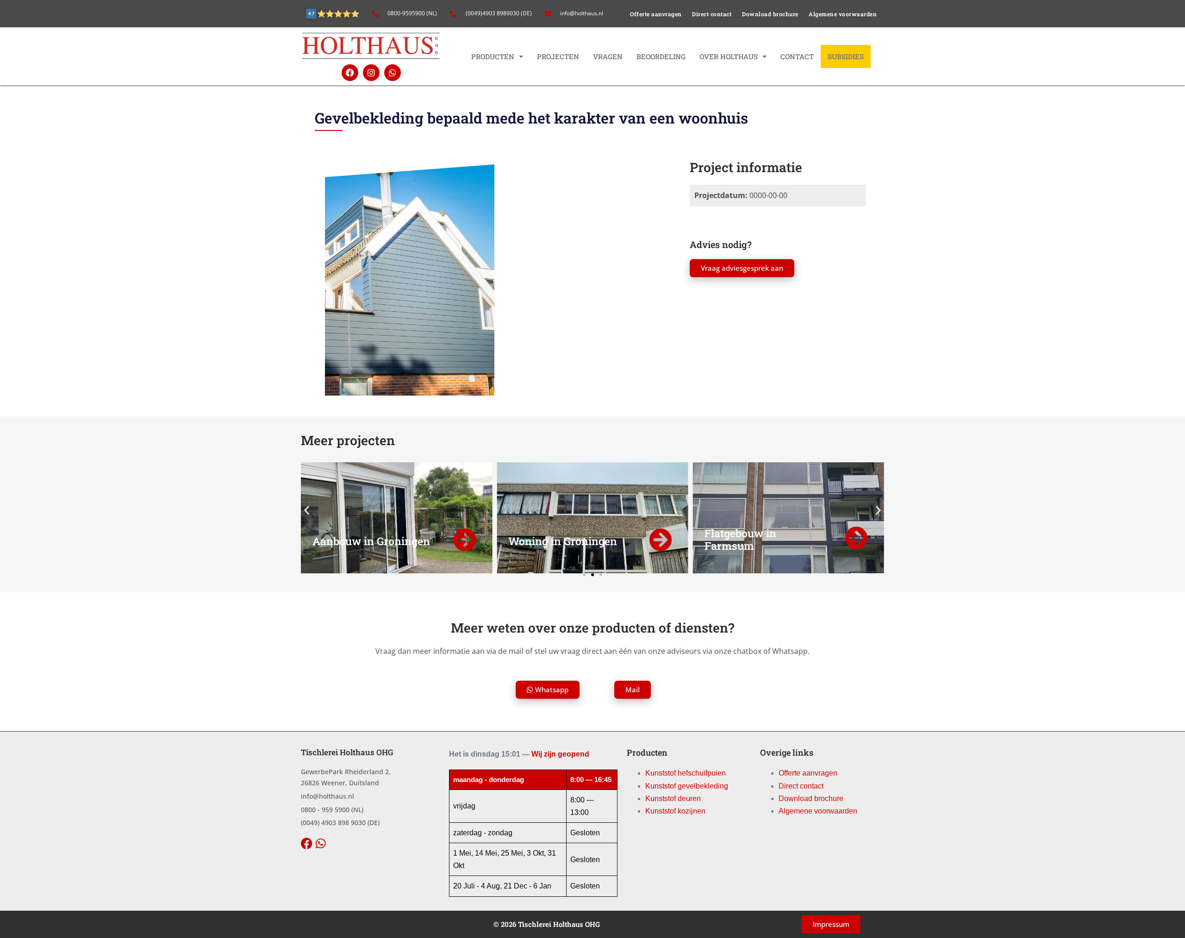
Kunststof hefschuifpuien (685, 773)
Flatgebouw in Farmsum (740, 539)
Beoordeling (661, 56)
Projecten (558, 56)
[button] (306, 510)
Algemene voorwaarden (843, 14)
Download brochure (770, 14)
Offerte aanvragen (656, 14)
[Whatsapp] (392, 72)
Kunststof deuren (673, 798)
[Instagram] (371, 72)
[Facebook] (350, 72)
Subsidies (846, 56)
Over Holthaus (728, 56)
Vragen (608, 56)
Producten (492, 56)
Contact (797, 56)
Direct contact (711, 14)
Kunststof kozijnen (675, 811)
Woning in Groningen (562, 541)
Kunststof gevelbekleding (686, 786)
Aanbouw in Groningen (371, 541)
